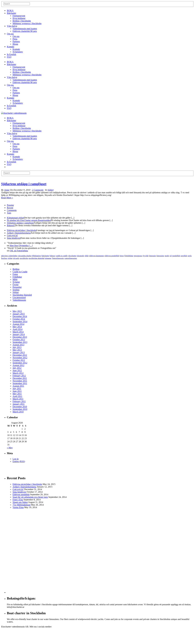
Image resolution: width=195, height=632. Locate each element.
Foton (15, 274)
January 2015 (19, 314)
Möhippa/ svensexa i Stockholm (27, 23)
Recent (10, 207)
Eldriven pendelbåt (21, 494)
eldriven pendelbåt (111, 256)
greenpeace (138, 256)
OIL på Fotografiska (19, 250)
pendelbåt (176, 256)
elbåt (87, 256)
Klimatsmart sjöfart (15, 217)
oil (171, 256)
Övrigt (15, 284)
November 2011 (20, 381)
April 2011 (17, 396)
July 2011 (17, 388)
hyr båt (145, 256)
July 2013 (17, 347)
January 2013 (19, 352)
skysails (16, 258)
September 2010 (20, 409)
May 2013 (17, 350)
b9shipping (36, 256)
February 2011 (19, 401)
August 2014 (18, 324)
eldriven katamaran (96, 256)
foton (122, 256)
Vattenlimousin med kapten (25, 28)
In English (11, 54)
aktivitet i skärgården (9, 256)
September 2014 (20, 321)
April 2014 (17, 329)
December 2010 (20, 406)
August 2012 (18, 365)
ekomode (80, 256)
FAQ (9, 57)
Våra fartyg (12, 26)
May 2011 (17, 393)
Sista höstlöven (13, 238)
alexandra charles (25, 256)
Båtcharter (11, 13)
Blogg (15, 44)
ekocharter (72, 256)
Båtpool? (11, 225)
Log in (16, 459)
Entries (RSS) (19, 461)
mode (167, 256)
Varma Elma (18, 507)
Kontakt (10, 46)
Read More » (7, 197)
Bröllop (16, 269)
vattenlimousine (70, 258)
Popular (10, 205)
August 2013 (18, 344)
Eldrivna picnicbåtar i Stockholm (21, 230)
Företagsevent (19, 15)
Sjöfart (51, 190)
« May (10, 447)
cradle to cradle (62, 256)
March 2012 (18, 373)
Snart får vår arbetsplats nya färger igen (30, 497)
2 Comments (37, 190)
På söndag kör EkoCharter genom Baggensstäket (29, 220)
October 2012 (19, 360)
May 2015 (17, 311)
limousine (160, 256)
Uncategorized (19, 297)
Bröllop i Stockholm (22, 21)
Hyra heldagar (19, 18)
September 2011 (20, 383)
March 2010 (18, 411)
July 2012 (17, 368)
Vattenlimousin (58, 258)
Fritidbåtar (17, 277)
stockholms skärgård (36, 258)
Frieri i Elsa (18, 499)
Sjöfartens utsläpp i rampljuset (23, 184)
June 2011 (17, 391)
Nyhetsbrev (18, 52)
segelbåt (184, 256)
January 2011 (19, 404)
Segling (4, 258)
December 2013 (20, 337)
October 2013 (19, 339)
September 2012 (20, 363)
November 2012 (20, 357)
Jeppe (6, 190)
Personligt (17, 287)
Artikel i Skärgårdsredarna (19, 233)
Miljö (15, 279)
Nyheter (16, 282)
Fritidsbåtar (128, 256)
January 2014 (19, 334)
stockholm (24, 258)
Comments (12, 210)
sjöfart (10, 258)
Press (15, 39)
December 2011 (20, 378)
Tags (9, 213)
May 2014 (17, 326)
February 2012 (19, 375)
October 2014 (19, 319)
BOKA (10, 10)
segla (190, 256)
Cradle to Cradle (20, 271)
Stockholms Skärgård (22, 295)
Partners (16, 41)
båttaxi (52, 256)
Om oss (10, 34)
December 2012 (20, 355)
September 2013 (20, 342)
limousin (152, 256)
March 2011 (18, 399)
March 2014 (18, 332)
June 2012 (17, 370)
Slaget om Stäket (20, 502)
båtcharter (45, 256)
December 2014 (20, 316)
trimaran (48, 258)
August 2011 (18, 386)
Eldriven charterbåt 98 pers (25, 31)
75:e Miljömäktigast (21, 505)
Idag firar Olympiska (21, 245)
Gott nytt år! (12, 235)
